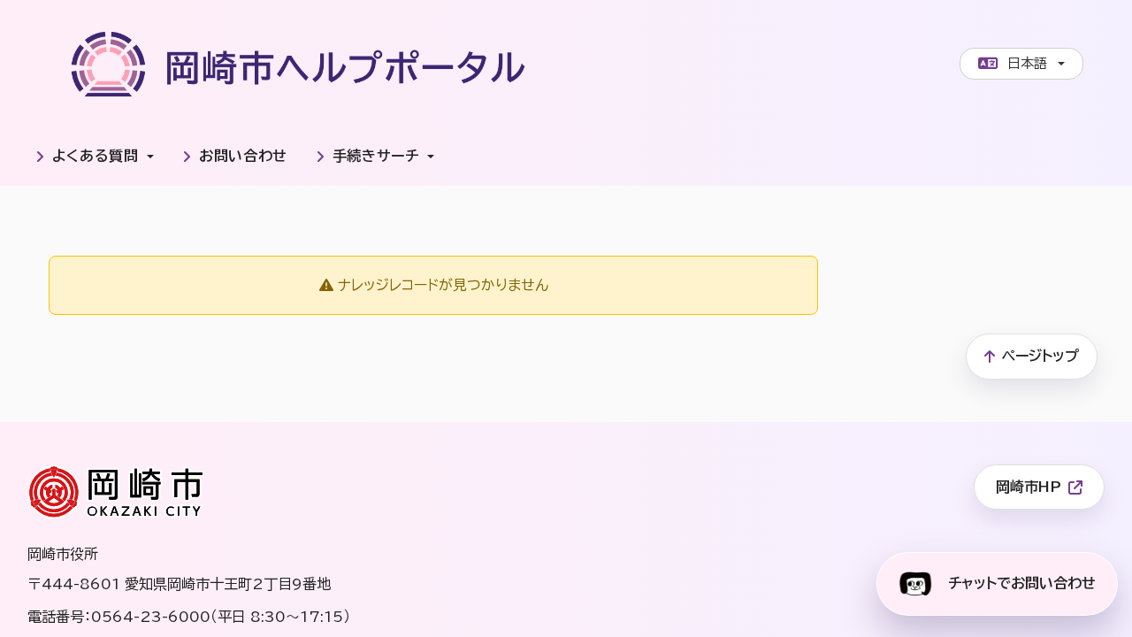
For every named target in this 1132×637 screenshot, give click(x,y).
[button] (94, 156)
